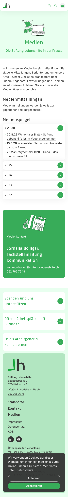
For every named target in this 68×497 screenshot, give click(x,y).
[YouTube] (19, 439)
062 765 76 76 (16, 393)
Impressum (15, 421)
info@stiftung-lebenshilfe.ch (24, 389)
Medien (14, 414)
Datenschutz (16, 426)
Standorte (16, 402)
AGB (11, 431)
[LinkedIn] (11, 439)
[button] (62, 5)
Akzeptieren (34, 485)
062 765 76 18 (16, 271)
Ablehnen (34, 478)
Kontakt (14, 408)
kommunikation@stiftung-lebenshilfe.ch (33, 267)
